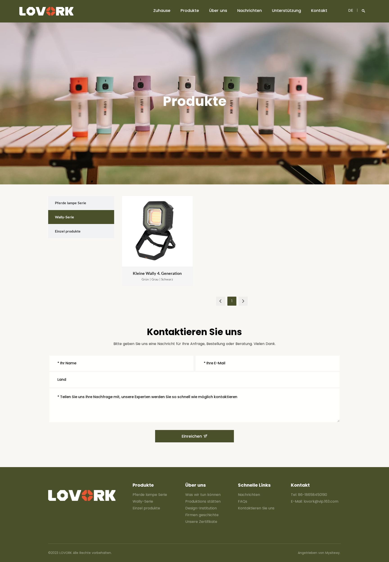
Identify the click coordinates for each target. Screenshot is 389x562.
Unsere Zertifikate (201, 521)
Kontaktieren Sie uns (256, 508)
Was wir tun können (203, 494)
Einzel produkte (146, 508)
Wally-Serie (143, 501)
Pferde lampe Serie (150, 494)
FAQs (242, 501)
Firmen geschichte (202, 514)
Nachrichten (249, 10)
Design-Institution (201, 508)
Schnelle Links (254, 485)
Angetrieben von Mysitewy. (319, 553)
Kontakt (319, 10)
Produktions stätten (203, 501)
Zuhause (161, 10)
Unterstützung (286, 10)
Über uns (218, 10)
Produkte (190, 10)
